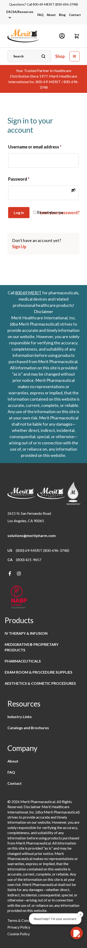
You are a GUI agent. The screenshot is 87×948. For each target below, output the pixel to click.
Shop (60, 56)
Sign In (62, 36)
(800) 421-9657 (28, 559)
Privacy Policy (18, 927)
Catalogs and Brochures (28, 727)
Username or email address (34, 146)
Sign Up (19, 246)
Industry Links (19, 716)
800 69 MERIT (28, 292)
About (51, 15)
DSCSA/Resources (19, 12)
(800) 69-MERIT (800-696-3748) (42, 550)
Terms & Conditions (23, 920)
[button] (77, 36)
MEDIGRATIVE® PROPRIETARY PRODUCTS (31, 647)
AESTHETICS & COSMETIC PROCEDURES (40, 683)
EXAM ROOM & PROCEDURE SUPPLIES (38, 672)
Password (18, 179)
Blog (62, 15)
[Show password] (73, 190)
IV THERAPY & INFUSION (26, 633)
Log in (19, 212)
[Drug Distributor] (19, 597)
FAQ (40, 15)
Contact (75, 15)
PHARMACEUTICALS (23, 661)
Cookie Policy (18, 934)
